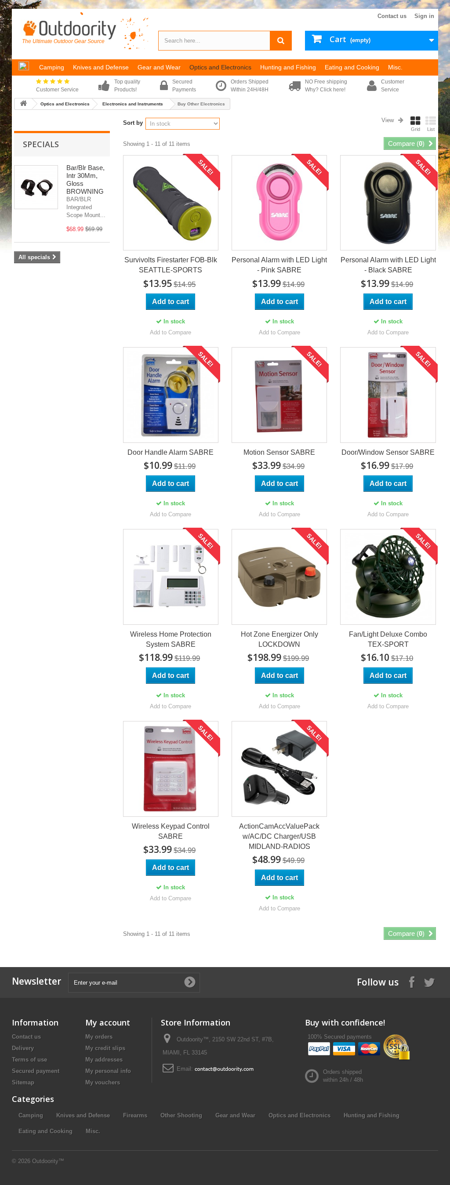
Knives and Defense (83, 1115)
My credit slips (105, 1048)
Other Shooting (181, 1115)
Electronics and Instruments (132, 103)
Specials (41, 144)
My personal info (108, 1071)
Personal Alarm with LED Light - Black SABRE (388, 265)
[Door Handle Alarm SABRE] (170, 395)
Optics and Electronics (65, 103)
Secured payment (35, 1071)
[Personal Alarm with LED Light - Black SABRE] (388, 202)
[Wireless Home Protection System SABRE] (170, 576)
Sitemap (23, 1082)
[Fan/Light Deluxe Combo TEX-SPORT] (388, 576)
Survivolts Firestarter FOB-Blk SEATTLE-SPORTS (170, 265)
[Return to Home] (23, 103)
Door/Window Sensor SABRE (388, 452)
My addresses (104, 1059)
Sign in (424, 16)
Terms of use (29, 1059)
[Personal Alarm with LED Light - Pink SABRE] (279, 202)
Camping (30, 1115)
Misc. (93, 1131)
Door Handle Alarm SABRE (170, 452)
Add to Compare (170, 332)
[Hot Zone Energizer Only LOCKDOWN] (279, 576)
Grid (415, 129)
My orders (98, 1036)
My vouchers (102, 1082)
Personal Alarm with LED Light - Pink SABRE (279, 265)
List (431, 129)
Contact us (391, 16)
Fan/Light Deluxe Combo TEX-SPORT (388, 639)
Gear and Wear (235, 1115)
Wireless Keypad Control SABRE (171, 831)
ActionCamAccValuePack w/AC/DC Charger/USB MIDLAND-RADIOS (279, 836)
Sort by (133, 123)
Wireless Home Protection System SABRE (170, 639)
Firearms (135, 1115)
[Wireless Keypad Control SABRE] (170, 768)
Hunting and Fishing (371, 1115)
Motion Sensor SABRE (279, 452)
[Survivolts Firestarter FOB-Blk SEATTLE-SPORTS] (170, 202)
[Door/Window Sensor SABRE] (388, 395)
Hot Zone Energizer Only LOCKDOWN (279, 639)
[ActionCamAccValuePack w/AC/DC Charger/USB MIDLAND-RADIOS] (279, 768)
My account (107, 1022)
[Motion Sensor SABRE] (279, 395)
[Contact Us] (224, 1068)
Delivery (23, 1048)
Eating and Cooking (45, 1131)
